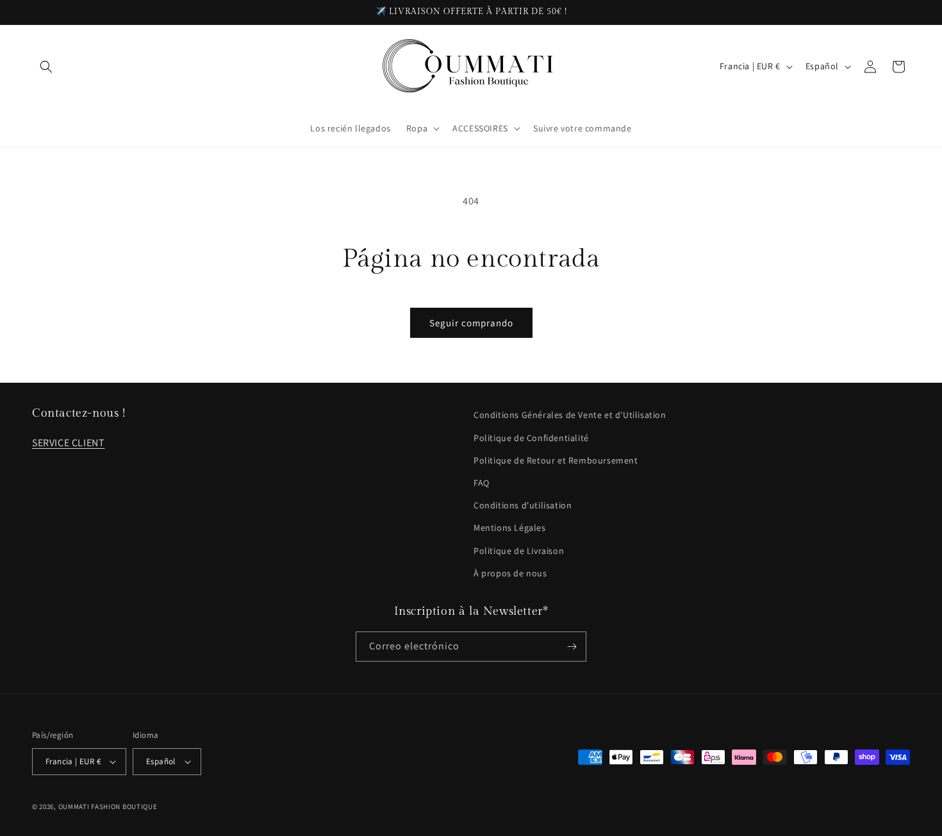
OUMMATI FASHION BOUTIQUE (108, 806)
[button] (46, 67)
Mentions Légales (510, 527)
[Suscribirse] (572, 646)
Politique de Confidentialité (531, 438)
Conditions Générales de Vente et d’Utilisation (570, 415)
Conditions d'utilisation (523, 505)
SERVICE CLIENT (68, 442)
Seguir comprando (471, 323)
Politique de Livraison (519, 550)
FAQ (482, 483)
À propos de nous (510, 573)
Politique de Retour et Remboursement (556, 460)
